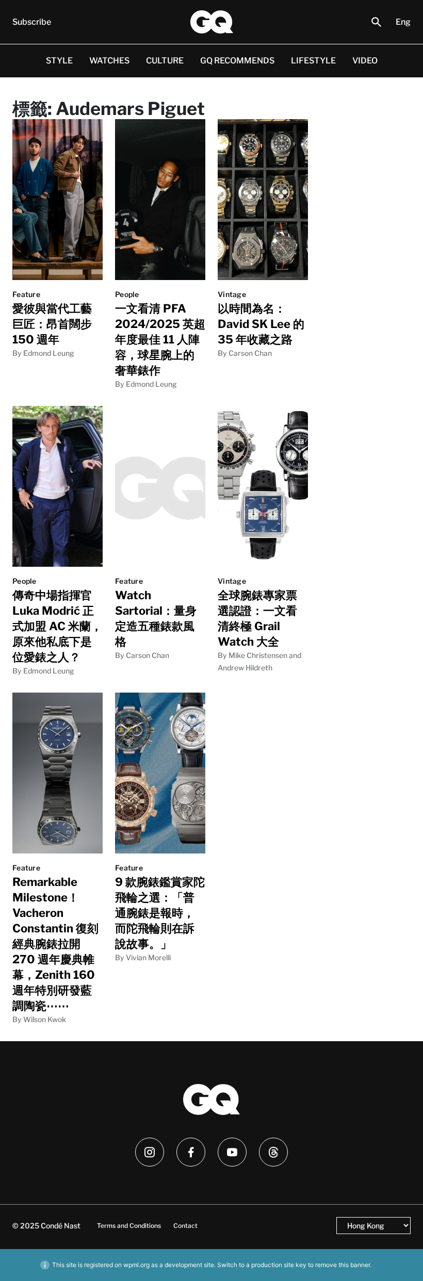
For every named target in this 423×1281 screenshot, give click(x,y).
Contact (185, 1225)
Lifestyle (313, 60)
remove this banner (342, 1265)
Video (365, 60)
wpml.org (136, 1265)
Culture (165, 60)
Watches (109, 60)
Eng (403, 22)
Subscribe (31, 22)
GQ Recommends (237, 60)
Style (59, 60)
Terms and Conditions (129, 1225)
